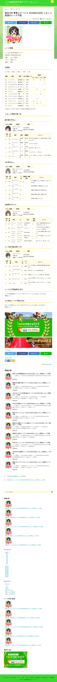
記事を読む (15, 379)
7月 (7, 555)
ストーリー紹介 (21, 677)
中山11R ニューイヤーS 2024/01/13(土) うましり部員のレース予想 (31, 442)
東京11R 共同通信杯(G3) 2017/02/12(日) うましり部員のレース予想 (31, 373)
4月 (7, 559)
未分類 (6, 588)
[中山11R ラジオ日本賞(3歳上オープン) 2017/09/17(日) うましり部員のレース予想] (8, 396)
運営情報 (52, 677)
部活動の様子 (38, 677)
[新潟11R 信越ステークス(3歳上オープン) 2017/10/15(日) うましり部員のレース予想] (8, 425)
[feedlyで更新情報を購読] (11, 361)
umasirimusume (47, 364)
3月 (7, 561)
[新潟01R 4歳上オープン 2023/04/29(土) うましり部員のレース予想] (8, 436)
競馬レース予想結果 (10, 592)
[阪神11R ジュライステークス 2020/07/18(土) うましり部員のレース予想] (8, 465)
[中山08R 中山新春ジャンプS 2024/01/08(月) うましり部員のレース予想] (8, 454)
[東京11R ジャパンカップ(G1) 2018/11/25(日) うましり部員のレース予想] (8, 415)
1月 (7, 563)
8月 (7, 553)
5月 (7, 558)
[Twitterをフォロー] (6, 361)
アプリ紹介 (5, 677)
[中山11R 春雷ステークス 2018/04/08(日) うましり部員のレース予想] (8, 406)
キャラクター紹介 (12, 677)
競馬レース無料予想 (46, 18)
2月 (7, 562)
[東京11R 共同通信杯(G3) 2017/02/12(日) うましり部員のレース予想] (8, 376)
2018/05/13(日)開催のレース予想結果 (16, 476)
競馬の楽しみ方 (9, 590)
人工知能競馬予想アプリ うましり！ (22, 2)
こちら (10, 295)
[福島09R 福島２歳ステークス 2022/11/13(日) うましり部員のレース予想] (8, 385)
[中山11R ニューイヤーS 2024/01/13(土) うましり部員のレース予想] (8, 445)
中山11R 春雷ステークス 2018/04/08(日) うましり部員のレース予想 (31, 403)
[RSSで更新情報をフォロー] (14, 361)
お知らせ (7, 584)
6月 (7, 556)
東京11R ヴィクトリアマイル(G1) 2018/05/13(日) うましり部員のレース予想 (26, 479)
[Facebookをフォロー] (9, 361)
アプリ (6, 586)
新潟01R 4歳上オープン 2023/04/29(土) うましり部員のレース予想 (31, 433)
